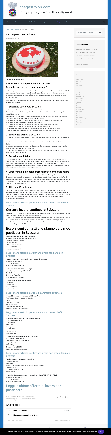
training (78, 124)
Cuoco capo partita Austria (15, 420)
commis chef (80, 91)
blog (12, 29)
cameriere (79, 85)
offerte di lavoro (80, 109)
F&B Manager (80, 96)
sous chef (79, 123)
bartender (79, 81)
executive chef (80, 94)
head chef (79, 104)
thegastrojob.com (35, 7)
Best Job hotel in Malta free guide (86, 49)
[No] (109, 431)
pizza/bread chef (81, 119)
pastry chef (79, 117)
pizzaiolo (78, 121)
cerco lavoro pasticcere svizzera (26, 396)
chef (77, 87)
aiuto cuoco (79, 79)
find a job (79, 100)
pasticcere (17, 29)
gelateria (78, 102)
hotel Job (79, 106)
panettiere (79, 111)
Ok (101, 431)
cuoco (78, 92)
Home (7, 29)
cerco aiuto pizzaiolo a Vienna (85, 56)
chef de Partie (80, 89)
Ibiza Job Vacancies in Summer (85, 52)
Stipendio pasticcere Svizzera (17, 400)
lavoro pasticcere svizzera (12, 398)
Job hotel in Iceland (82, 64)
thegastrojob (21, 38)
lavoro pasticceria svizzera (25, 398)
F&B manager (80, 98)
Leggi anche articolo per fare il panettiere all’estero (34, 292)
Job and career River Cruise (62, 420)
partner (78, 113)
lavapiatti (78, 108)
